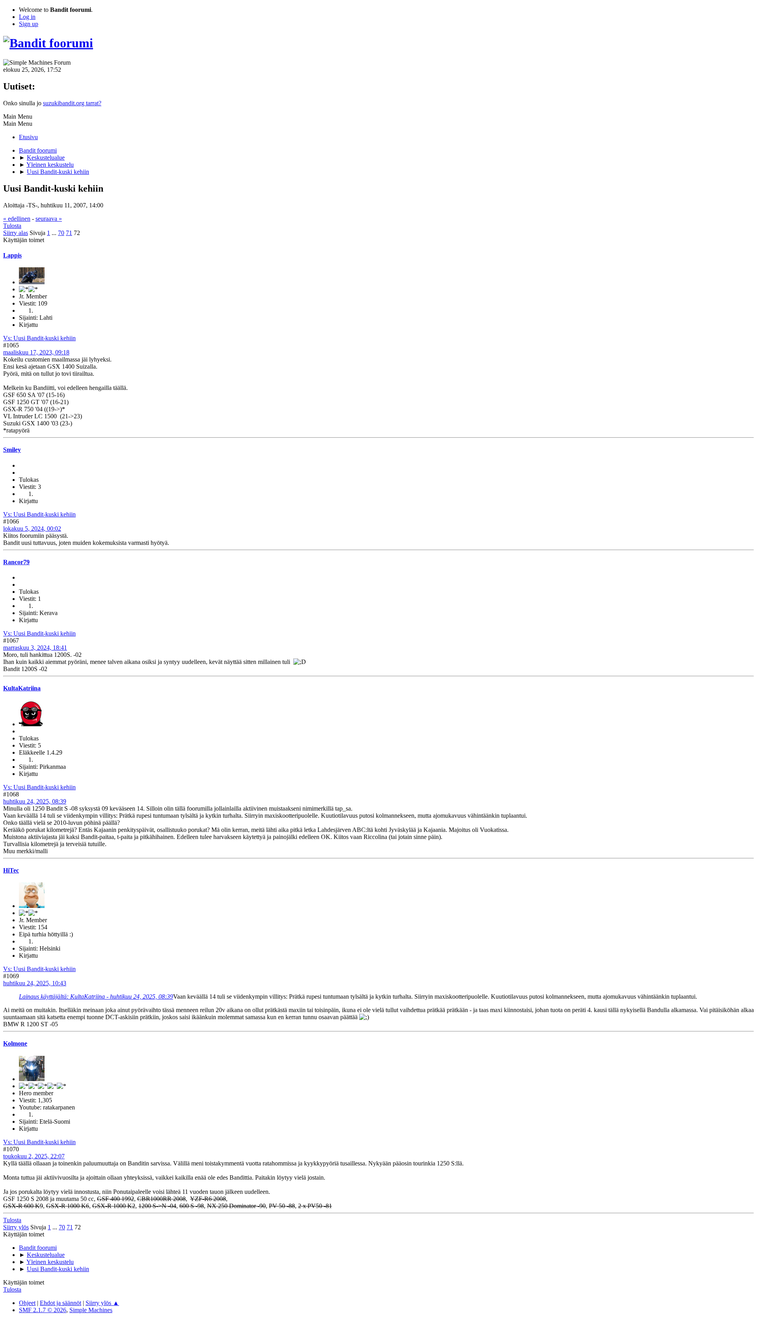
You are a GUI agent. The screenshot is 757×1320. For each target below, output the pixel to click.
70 (61, 232)
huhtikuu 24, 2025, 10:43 (34, 983)
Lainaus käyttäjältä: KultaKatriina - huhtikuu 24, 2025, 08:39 (96, 996)
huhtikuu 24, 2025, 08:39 (34, 801)
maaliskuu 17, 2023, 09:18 (36, 352)
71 (69, 232)
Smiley (12, 449)
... (55, 232)
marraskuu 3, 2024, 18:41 (35, 647)
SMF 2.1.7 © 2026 (42, 1310)
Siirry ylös (16, 1227)
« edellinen (16, 218)
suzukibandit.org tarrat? (72, 103)
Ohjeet (27, 1302)
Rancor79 (16, 562)
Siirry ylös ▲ (102, 1302)
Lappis (12, 255)
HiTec (11, 870)
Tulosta (12, 225)
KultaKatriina (22, 688)
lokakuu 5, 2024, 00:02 (32, 528)
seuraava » (48, 218)
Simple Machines (90, 1310)
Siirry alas (15, 232)
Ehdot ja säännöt (60, 1302)
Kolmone (15, 1043)
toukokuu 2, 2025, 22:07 (34, 1156)
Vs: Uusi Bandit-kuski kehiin (39, 338)
